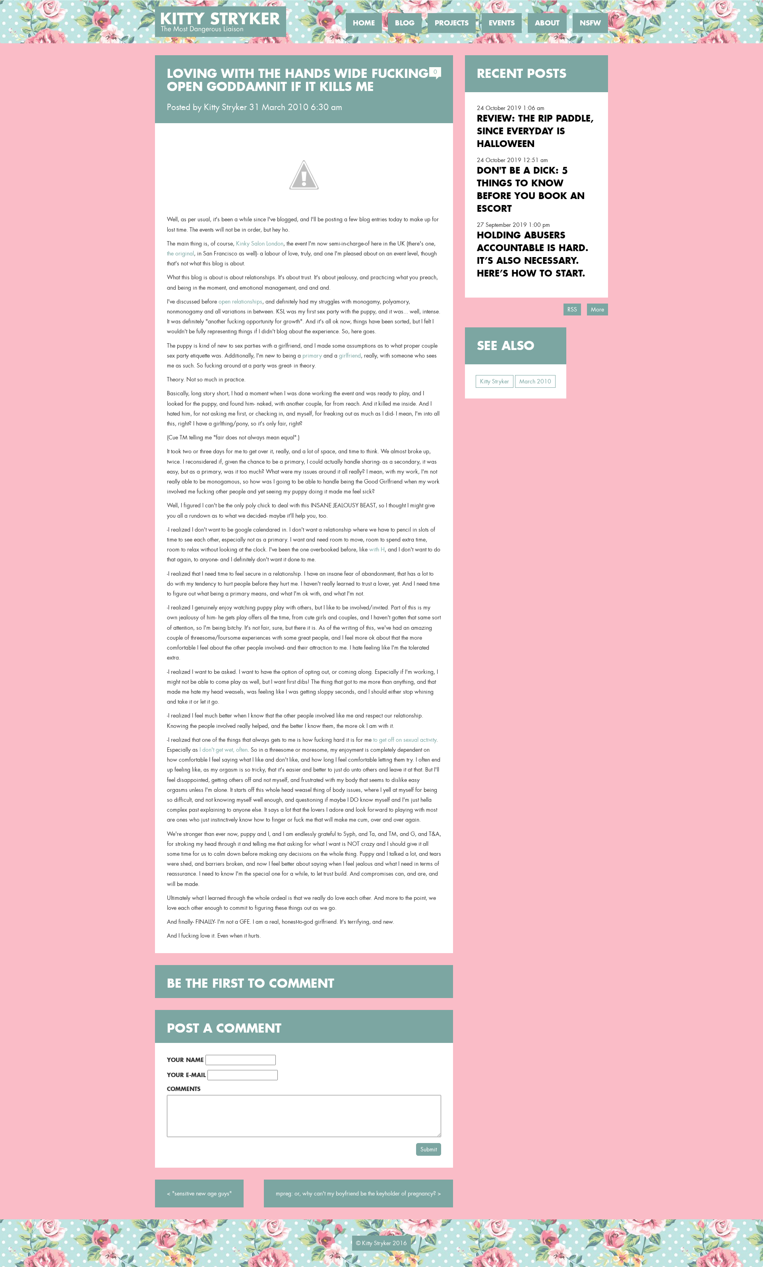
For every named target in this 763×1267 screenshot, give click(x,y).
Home (364, 23)
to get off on (387, 739)
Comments (184, 1089)
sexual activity (419, 739)
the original (180, 253)
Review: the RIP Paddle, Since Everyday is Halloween (535, 130)
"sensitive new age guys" (202, 1193)
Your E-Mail (186, 1075)
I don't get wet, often (223, 749)
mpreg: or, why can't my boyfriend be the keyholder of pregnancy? (356, 1193)
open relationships (240, 301)
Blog (404, 23)
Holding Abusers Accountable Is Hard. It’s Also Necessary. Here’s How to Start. (533, 254)
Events (502, 23)
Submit (428, 1149)
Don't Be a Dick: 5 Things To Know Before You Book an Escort (531, 189)
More (597, 309)
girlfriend (350, 355)
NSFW (590, 23)
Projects (452, 23)
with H (377, 549)
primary (312, 355)
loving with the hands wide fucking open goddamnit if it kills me (297, 80)
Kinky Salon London (259, 243)
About (547, 23)
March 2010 (535, 381)
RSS (572, 309)
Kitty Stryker (225, 107)
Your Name (185, 1060)
